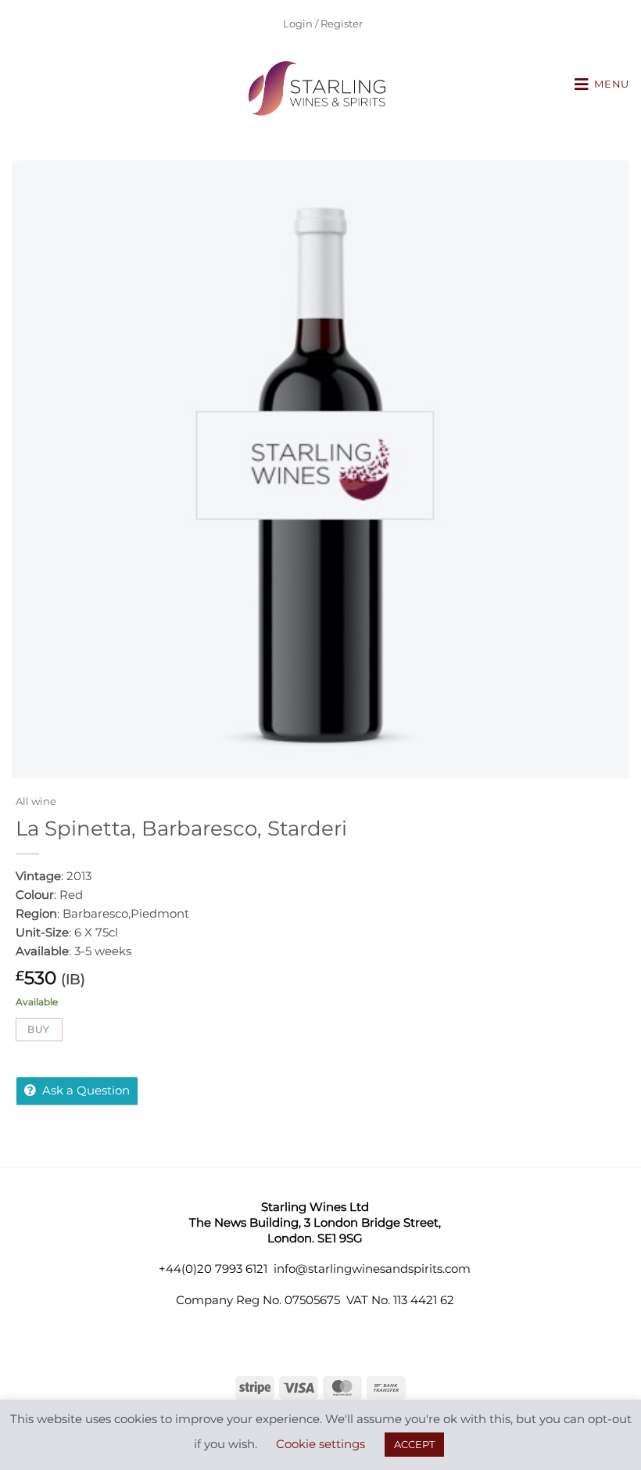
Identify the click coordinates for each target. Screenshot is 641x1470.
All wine (36, 801)
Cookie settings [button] (320, 1443)
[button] (602, 84)
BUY (38, 1029)
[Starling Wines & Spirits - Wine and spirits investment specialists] (320, 88)
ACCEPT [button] (414, 1444)
